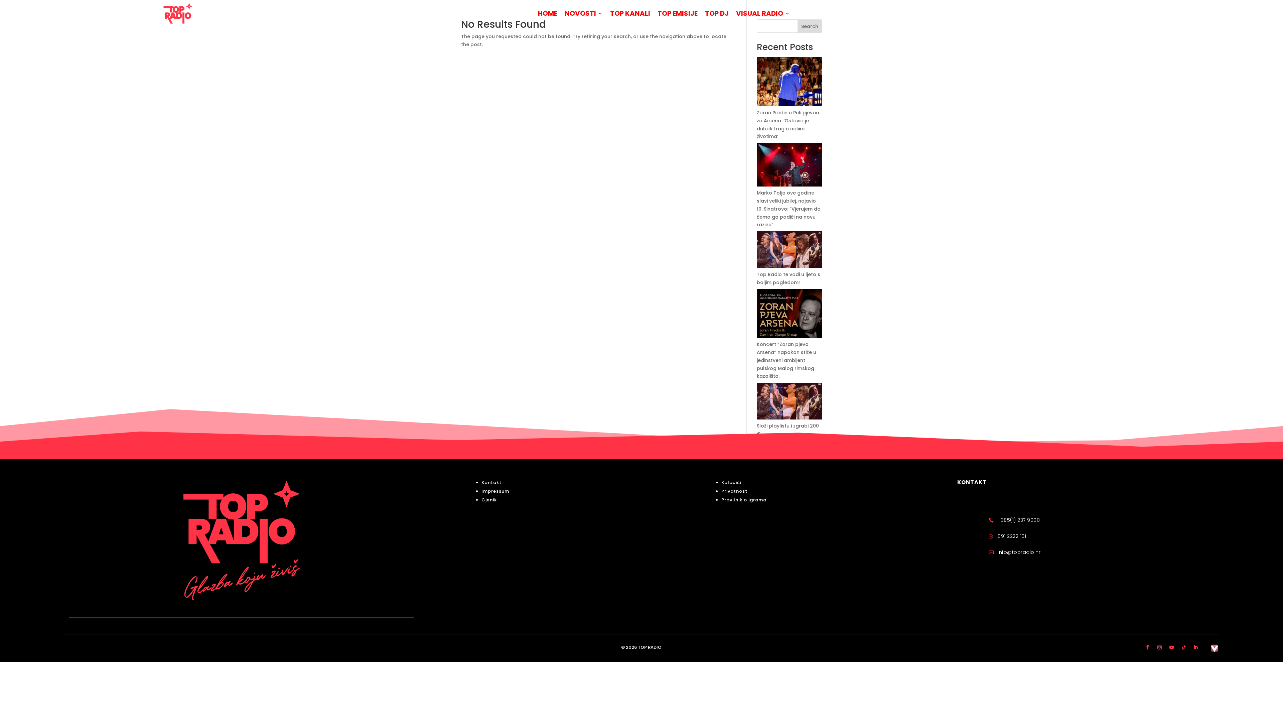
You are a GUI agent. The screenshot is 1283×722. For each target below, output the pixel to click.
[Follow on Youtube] (1171, 647)
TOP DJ (717, 13)
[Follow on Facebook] (1147, 647)
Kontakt (491, 482)
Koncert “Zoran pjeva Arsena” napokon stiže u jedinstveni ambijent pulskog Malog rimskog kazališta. (786, 360)
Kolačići (731, 482)
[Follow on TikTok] (1183, 647)
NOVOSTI (580, 13)
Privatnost (734, 491)
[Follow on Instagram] (1159, 647)
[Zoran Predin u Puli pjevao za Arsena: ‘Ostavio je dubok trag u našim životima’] (789, 83)
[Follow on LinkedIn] (1195, 647)
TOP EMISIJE (678, 13)
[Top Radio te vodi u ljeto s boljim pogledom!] (789, 251)
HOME (547, 13)
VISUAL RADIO (759, 13)
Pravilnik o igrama (743, 500)
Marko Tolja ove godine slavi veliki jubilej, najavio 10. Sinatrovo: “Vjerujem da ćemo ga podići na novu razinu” (789, 209)
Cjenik (489, 500)
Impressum (495, 491)
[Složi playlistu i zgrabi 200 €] (789, 402)
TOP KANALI (630, 13)
